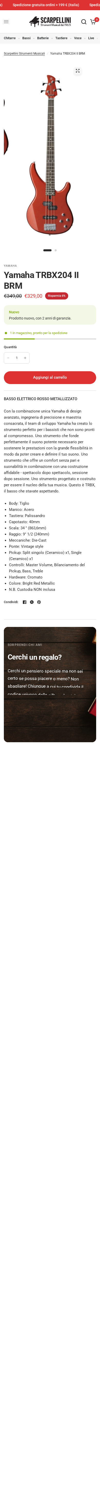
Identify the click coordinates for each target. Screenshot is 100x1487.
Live (91, 38)
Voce (78, 38)
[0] (92, 21)
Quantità (10, 347)
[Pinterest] (39, 602)
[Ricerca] (83, 21)
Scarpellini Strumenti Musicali (24, 53)
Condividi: (11, 602)
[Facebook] (25, 602)
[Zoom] (78, 71)
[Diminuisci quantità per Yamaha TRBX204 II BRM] (8, 358)
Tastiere (61, 38)
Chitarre (10, 38)
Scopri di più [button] (26, 720)
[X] (32, 602)
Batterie (43, 38)
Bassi (26, 38)
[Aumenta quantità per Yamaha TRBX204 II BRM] (25, 358)
